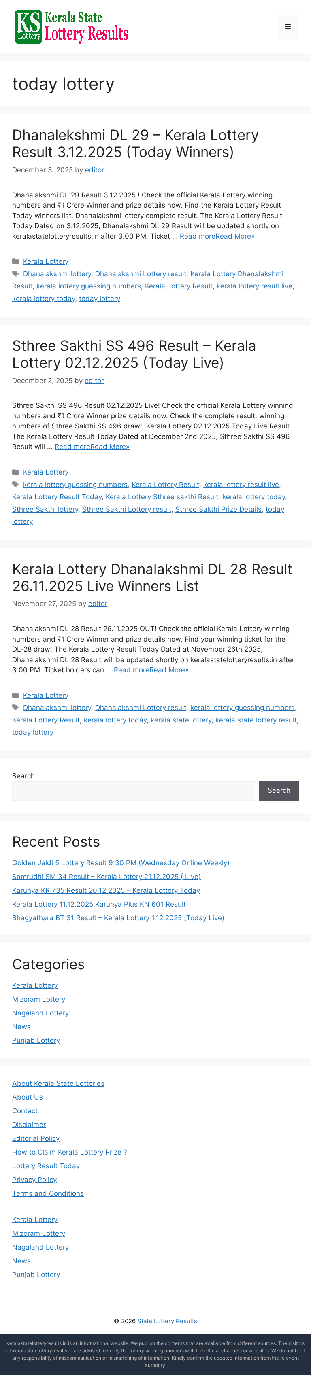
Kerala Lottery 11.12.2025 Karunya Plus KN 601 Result (99, 904)
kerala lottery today (43, 298)
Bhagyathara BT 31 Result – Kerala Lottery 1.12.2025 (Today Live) (118, 918)
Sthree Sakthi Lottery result (126, 509)
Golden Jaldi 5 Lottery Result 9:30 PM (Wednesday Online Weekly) (121, 863)
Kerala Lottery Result (179, 286)
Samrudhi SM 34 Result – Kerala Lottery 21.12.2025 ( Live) (106, 877)
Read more (197, 236)
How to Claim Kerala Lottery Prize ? (69, 1152)
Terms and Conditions (48, 1193)
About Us (27, 1097)
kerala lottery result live (254, 286)
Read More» (235, 236)
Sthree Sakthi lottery (45, 509)
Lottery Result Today (46, 1166)
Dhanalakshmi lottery (57, 274)
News (21, 1027)
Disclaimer (29, 1125)
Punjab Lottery (36, 1040)
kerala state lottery (181, 720)
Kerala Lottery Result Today (57, 497)
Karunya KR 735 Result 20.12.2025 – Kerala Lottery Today (106, 890)
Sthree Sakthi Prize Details (218, 509)
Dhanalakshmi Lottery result (140, 274)
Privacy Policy (34, 1180)
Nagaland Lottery (40, 1013)
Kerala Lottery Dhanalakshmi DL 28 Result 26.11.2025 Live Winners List (152, 577)
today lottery (99, 298)
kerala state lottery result (256, 720)
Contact (25, 1111)
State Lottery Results (167, 1321)
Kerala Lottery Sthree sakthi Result (162, 497)
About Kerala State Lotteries (58, 1083)
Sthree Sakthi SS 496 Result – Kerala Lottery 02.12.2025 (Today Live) (134, 354)
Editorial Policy (36, 1138)
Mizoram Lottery (38, 999)
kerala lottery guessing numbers (88, 286)
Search (23, 776)
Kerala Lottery (45, 261)
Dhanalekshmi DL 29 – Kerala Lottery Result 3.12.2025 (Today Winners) (135, 143)
